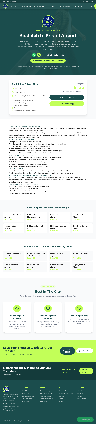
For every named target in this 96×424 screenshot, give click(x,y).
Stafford (61, 396)
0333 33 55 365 (88, 6)
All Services (25, 401)
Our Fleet (52, 6)
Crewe (61, 398)
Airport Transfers (39, 6)
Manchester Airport (46, 391)
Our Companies (63, 6)
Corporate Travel (27, 398)
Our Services (26, 6)
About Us (17, 6)
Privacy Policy (81, 398)
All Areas (61, 401)
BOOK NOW (84, 371)
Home (10, 6)
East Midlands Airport (46, 398)
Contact (79, 396)
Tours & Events (26, 393)
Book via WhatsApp (66, 104)
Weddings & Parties (28, 396)
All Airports (43, 401)
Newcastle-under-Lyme (66, 393)
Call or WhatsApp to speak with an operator (48, 60)
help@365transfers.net (9, 1)
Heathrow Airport (45, 396)
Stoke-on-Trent (63, 391)
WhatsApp (86, 351)
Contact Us (75, 6)
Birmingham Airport (46, 393)
